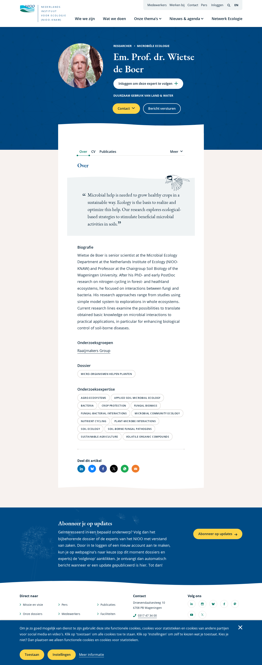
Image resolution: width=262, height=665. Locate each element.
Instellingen (62, 654)
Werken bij (177, 5)
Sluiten (240, 627)
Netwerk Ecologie (227, 18)
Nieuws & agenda (184, 18)
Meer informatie (91, 654)
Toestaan (32, 654)
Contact (192, 5)
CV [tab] (93, 151)
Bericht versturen (162, 108)
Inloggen (217, 5)
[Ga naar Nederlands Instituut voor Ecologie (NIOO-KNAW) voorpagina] (27, 8)
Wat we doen (114, 18)
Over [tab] (83, 151)
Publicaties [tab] (107, 151)
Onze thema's (146, 18)
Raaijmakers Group (93, 350)
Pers (204, 5)
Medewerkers (157, 5)
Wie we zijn (85, 18)
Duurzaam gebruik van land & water (143, 95)
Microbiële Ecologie (153, 46)
